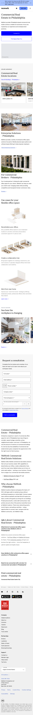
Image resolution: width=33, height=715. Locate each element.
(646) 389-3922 (5, 678)
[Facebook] (7, 592)
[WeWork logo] (5, 8)
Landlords (4, 641)
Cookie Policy (16, 690)
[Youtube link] (2, 592)
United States (24, 587)
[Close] (31, 3)
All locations (4, 674)
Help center (4, 659)
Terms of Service (25, 408)
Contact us (4, 655)
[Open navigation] (30, 8)
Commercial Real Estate (14, 587)
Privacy (3, 690)
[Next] (3, 3)
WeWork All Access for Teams (11, 476)
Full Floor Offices (8, 479)
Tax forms (4, 662)
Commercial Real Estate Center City (10, 579)
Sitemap (12, 693)
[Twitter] (17, 592)
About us (3, 620)
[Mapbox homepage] (5, 57)
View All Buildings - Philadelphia (10, 79)
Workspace (3, 587)
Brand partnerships (6, 648)
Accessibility (4, 693)
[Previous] (2, 3)
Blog (2, 629)
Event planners (5, 645)
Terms (9, 690)
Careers (3, 624)
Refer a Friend (5, 643)
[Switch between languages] (16, 8)
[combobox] (5, 386)
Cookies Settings (26, 690)
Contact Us (16, 33)
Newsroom (4, 627)
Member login (5, 657)
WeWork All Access (24, 537)
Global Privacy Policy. (14, 410)
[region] (16, 51)
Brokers (3, 638)
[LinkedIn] (23, 592)
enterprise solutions (16, 539)
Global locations (5, 617)
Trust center (4, 631)
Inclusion (3, 622)
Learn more (11, 4)
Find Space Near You (16, 39)
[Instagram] (12, 592)
